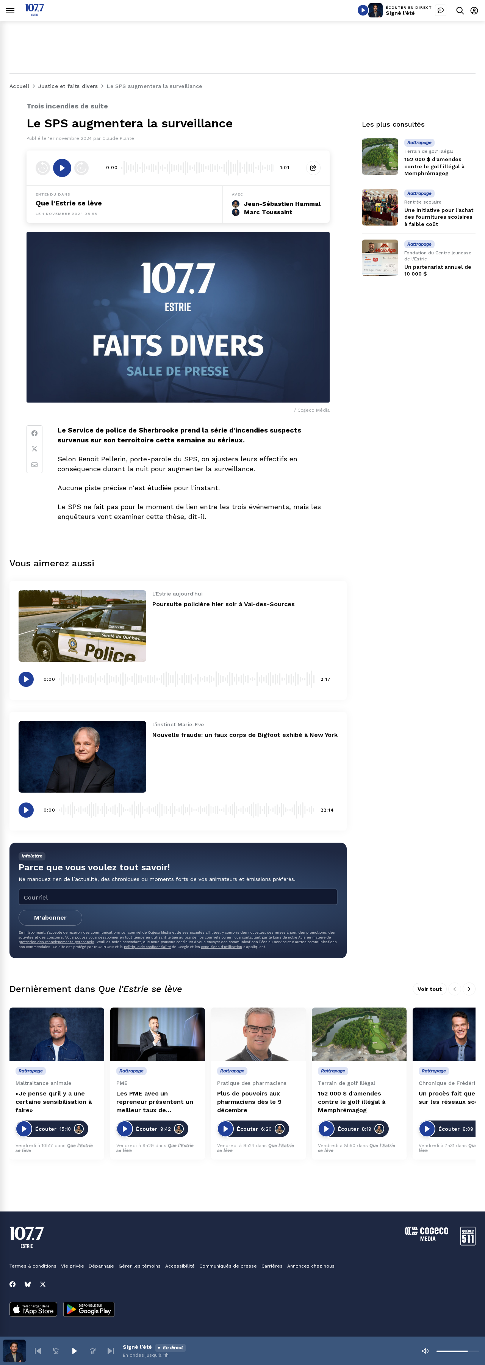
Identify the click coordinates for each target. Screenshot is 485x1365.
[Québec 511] (468, 1243)
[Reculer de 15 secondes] (43, 168)
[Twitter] (34, 449)
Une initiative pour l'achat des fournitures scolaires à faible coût (438, 217)
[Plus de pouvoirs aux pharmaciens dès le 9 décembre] (258, 1034)
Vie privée (72, 1266)
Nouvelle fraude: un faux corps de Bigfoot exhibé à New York (245, 734)
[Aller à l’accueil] (34, 13)
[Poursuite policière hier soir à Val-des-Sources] (82, 626)
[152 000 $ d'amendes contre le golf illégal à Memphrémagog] (380, 156)
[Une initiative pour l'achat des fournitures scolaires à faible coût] (380, 207)
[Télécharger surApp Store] (33, 1310)
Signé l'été (400, 13)
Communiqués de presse (228, 1266)
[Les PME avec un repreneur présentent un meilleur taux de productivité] (157, 1034)
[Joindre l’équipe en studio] (440, 10)
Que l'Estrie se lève (69, 203)
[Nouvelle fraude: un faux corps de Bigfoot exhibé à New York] (82, 757)
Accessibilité (180, 1266)
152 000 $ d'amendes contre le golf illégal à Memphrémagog (434, 166)
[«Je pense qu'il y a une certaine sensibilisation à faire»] (56, 1034)
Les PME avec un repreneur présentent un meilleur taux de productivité (154, 1102)
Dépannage (101, 1266)
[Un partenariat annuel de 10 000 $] (380, 258)
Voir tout (430, 989)
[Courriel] (34, 465)
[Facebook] (34, 433)
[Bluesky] (28, 1284)
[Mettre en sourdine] (425, 1351)
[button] (37, 1351)
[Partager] (313, 168)
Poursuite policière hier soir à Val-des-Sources (223, 604)
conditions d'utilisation (221, 947)
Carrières (272, 1266)
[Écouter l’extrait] (62, 168)
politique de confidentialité (147, 947)
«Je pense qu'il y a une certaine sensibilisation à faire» (54, 1102)
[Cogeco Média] (426, 1239)
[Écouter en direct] (363, 10)
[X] (43, 1284)
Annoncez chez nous (311, 1266)
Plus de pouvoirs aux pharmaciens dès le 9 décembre (249, 1102)
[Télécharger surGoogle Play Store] (88, 1310)
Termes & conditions (32, 1266)
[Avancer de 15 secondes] (81, 168)
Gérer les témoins (140, 1266)
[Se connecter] (474, 10)
